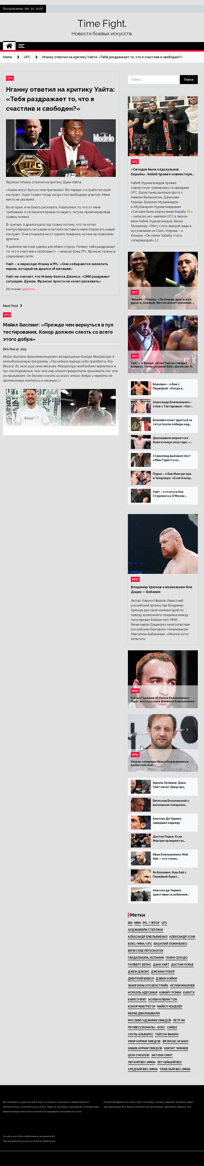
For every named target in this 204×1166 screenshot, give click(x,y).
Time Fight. (102, 23)
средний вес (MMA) (143, 1069)
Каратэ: (189, 992)
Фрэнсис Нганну (175, 1041)
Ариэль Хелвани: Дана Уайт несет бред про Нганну (169, 785)
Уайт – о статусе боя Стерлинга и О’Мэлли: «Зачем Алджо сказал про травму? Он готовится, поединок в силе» (172, 494)
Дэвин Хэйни (166, 978)
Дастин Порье (182, 964)
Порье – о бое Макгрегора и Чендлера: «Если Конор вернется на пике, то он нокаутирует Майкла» (172, 476)
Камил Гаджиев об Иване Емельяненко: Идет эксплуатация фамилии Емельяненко (163, 699)
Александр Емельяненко (148, 936)
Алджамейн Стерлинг (146, 929)
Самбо (172, 1027)
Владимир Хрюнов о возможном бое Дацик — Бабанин (161, 589)
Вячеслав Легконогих (145, 950)
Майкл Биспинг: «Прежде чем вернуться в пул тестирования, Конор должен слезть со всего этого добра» (58, 332)
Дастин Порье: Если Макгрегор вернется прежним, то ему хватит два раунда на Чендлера (171, 839)
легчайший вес (169, 1062)
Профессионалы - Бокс (146, 1027)
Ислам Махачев (182, 985)
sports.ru (28, 289)
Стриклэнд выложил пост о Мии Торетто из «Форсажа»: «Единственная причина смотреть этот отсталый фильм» (172, 458)
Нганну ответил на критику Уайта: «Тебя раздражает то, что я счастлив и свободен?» (60, 99)
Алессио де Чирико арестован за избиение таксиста (170, 893)
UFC (10, 78)
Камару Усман (170, 992)
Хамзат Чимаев (176, 1048)
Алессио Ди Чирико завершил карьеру (167, 820)
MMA (137, 922)
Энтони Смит (162, 1055)
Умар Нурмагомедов (144, 1041)
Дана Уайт (161, 964)
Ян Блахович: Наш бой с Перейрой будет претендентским (169, 875)
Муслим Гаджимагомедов (149, 1020)
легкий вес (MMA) (141, 1062)
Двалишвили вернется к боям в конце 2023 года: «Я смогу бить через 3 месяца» (172, 440)
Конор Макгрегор (141, 1006)
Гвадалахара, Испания (146, 957)
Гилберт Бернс (139, 964)
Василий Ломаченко (170, 943)
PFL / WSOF (151, 922)
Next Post (10, 306)
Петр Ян (179, 1020)
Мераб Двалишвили (144, 1013)
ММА (135, 579)
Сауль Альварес (140, 1034)
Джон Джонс (138, 971)
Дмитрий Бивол (141, 978)
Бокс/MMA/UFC (140, 943)
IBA (130, 922)
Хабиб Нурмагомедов (145, 1048)
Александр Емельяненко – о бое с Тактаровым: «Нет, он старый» (172, 405)
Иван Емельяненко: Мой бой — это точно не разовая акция (170, 857)
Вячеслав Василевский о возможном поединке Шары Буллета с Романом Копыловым (172, 803)
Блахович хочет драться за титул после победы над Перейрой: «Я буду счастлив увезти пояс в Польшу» (172, 422)
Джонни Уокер (163, 971)
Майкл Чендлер (169, 1006)
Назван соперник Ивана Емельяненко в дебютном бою (159, 763)
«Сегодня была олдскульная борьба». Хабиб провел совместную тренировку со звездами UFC (161, 172)
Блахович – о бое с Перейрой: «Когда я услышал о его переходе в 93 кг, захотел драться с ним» (172, 387)
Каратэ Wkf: (137, 999)
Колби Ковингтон (162, 999)
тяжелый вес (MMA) (174, 1069)
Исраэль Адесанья (142, 992)
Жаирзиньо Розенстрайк (148, 985)
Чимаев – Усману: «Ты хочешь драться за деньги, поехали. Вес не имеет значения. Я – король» (162, 301)
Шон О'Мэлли (138, 1055)
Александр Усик (182, 936)
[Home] (9, 46)
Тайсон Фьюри (166, 1034)
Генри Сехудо (176, 957)
